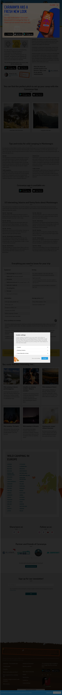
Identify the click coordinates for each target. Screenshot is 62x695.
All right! (44, 358)
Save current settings (36, 358)
